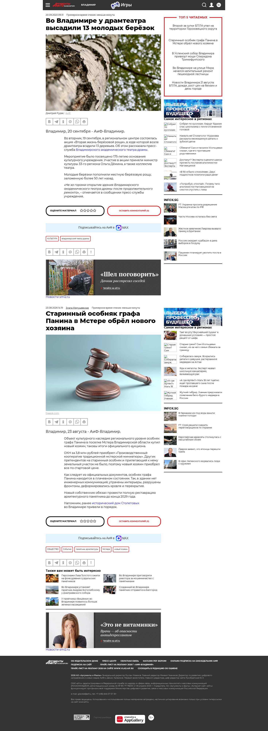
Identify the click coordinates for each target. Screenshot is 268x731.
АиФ (68, 113)
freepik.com (52, 413)
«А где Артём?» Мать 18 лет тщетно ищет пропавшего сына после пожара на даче (199, 383)
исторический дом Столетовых (115, 503)
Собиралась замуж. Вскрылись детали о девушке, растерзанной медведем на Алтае (198, 359)
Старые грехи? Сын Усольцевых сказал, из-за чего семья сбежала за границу (200, 347)
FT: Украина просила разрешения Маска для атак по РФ (197, 205)
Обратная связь (130, 661)
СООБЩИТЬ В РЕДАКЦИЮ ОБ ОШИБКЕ (158, 668)
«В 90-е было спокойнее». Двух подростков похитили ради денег (199, 173)
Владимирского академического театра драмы (111, 149)
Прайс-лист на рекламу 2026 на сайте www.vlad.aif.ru (102, 668)
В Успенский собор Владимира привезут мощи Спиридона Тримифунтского (193, 56)
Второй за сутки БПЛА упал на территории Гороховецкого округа (193, 27)
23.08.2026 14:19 (54, 307)
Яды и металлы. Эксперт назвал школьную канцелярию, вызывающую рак (197, 371)
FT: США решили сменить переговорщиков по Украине (195, 426)
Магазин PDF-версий (154, 661)
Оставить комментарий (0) (134, 211)
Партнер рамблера (102, 717)
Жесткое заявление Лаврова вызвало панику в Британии (199, 229)
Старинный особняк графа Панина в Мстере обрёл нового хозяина (193, 42)
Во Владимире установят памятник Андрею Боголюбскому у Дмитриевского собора (80, 590)
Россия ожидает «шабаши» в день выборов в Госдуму (197, 242)
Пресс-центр (109, 661)
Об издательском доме (84, 661)
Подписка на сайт (81, 664)
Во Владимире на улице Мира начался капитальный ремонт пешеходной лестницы (193, 71)
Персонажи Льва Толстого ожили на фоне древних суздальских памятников (80, 578)
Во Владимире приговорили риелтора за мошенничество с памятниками (136, 578)
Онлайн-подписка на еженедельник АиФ (194, 661)
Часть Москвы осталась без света (197, 216)
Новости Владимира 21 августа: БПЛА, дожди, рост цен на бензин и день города (193, 85)
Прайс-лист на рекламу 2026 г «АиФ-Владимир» (127, 664)
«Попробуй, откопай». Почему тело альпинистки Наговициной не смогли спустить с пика (200, 186)
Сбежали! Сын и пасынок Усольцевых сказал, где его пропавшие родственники (201, 150)
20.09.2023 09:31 (54, 14)
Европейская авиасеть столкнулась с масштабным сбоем (199, 438)
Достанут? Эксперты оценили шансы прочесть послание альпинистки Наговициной (201, 162)
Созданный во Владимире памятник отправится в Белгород (138, 588)
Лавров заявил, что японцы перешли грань (199, 450)
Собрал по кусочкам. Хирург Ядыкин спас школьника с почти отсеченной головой (201, 126)
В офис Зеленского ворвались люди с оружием (199, 462)
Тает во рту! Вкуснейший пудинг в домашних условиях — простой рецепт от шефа (199, 335)
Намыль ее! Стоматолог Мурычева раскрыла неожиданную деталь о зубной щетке (199, 138)
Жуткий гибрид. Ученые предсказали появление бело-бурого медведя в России (201, 395)
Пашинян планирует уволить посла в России (199, 254)
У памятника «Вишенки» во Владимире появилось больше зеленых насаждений (79, 601)
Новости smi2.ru (58, 297)
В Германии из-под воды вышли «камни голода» (196, 414)
